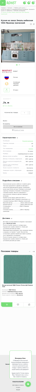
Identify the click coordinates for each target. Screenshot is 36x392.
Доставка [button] (6, 218)
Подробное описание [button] (11, 180)
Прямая (31, 148)
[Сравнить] (34, 24)
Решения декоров (27, 141)
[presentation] (30, 251)
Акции (18, 389)
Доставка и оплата (18, 385)
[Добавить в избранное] (31, 24)
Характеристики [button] (9, 137)
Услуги (18, 387)
